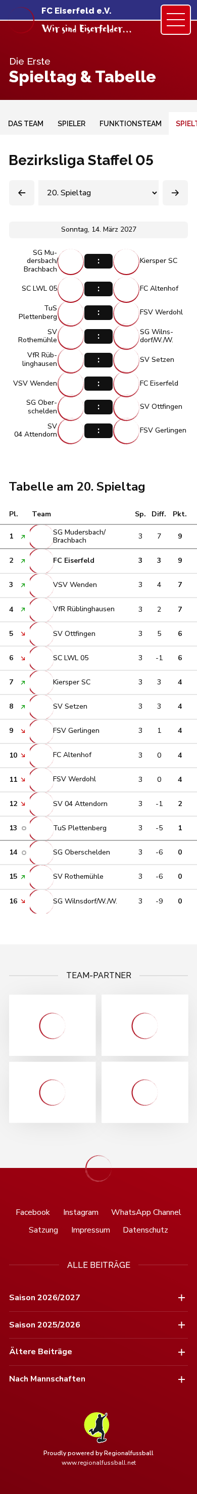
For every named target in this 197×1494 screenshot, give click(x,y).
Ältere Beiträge (40, 1351)
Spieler (71, 124)
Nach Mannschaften (47, 1378)
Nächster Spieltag (175, 192)
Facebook (33, 1212)
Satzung (43, 1230)
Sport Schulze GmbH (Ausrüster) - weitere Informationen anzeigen (52, 1092)
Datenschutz (145, 1230)
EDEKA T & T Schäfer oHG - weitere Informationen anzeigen (145, 1025)
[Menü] (176, 20)
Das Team (25, 124)
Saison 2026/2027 (44, 1297)
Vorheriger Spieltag (21, 192)
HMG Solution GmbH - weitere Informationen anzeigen (52, 1025)
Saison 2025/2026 (44, 1324)
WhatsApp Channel (146, 1212)
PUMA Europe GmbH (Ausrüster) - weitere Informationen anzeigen (145, 1092)
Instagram (80, 1212)
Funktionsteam (131, 124)
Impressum (90, 1230)
